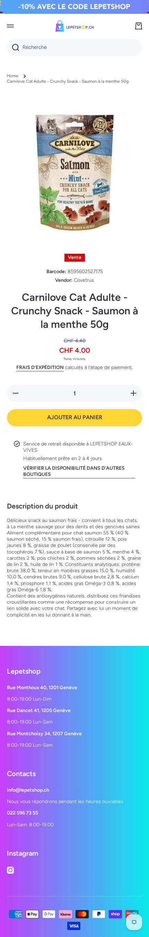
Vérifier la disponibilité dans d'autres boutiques (74, 471)
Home (12, 75)
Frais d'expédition (40, 367)
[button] (138, 25)
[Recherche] (13, 47)
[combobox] (74, 47)
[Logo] (74, 26)
